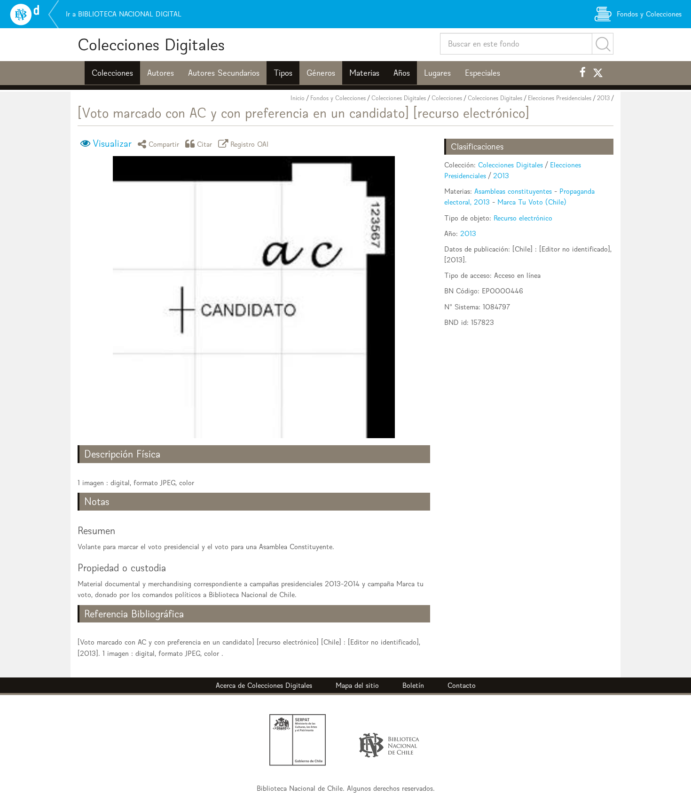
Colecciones (112, 73)
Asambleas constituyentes (513, 191)
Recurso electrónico (523, 217)
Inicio (298, 98)
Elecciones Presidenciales (559, 98)
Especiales (482, 73)
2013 (603, 98)
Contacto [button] (462, 685)
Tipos (283, 73)
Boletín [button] (413, 685)
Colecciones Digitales (151, 44)
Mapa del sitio (357, 685)
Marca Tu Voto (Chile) (531, 201)
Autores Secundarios (223, 73)
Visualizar (112, 143)
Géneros (320, 73)
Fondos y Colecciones (338, 98)
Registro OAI (250, 144)
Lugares (437, 73)
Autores (160, 73)
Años (401, 73)
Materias (364, 73)
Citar (204, 144)
